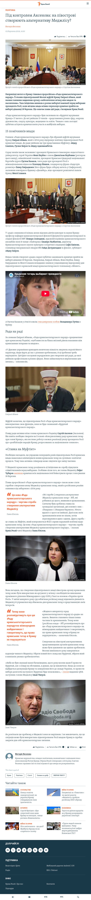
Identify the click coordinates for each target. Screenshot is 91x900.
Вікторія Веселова (12, 27)
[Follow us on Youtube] (18, 850)
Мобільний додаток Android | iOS (60, 866)
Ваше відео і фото (12, 866)
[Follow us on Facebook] (7, 850)
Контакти (51, 884)
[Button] (59, 36)
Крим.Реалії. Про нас (14, 884)
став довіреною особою (49, 322)
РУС (61, 897)
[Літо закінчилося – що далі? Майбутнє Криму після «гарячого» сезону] (12, 826)
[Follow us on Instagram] (29, 850)
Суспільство (25, 790)
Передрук (9, 889)
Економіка (66, 808)
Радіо (7, 870)
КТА (45, 897)
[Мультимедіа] (29, 897)
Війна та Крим (68, 790)
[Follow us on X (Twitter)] (13, 850)
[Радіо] (12, 897)
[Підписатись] (46, 850)
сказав (66, 672)
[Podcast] (40, 850)
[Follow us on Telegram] (24, 850)
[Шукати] (78, 897)
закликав (18, 473)
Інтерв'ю (23, 808)
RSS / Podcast (52, 870)
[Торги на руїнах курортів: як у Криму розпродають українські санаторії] (53, 810)
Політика (10, 10)
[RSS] (35, 850)
